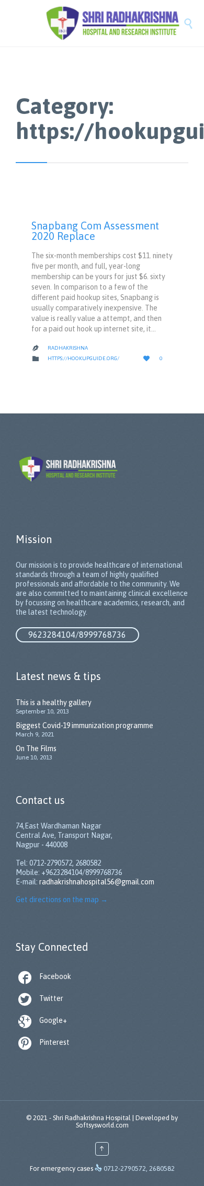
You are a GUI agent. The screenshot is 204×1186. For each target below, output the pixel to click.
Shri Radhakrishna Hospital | (93, 1118)
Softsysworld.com (102, 1125)
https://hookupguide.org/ (83, 358)
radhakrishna (68, 348)
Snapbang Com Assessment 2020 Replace (95, 231)
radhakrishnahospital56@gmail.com (96, 882)
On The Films (36, 748)
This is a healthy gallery (54, 702)
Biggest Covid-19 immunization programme (84, 725)
